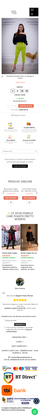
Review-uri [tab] (7, 151)
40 (22, 91)
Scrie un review (20, 166)
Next (36, 48)
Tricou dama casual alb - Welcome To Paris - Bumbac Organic (29, 190)
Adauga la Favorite (19, 115)
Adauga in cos (26, 106)
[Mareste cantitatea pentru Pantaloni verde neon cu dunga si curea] (15, 106)
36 (12, 91)
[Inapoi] (1, 76)
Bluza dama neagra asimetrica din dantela (11, 190)
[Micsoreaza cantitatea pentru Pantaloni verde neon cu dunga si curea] (8, 106)
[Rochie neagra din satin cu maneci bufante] (29, 237)
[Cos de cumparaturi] (32, 14)
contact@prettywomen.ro (21, 357)
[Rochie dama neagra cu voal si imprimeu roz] (11, 237)
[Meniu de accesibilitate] (36, 401)
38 (17, 91)
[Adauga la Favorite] (10, 202)
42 (27, 91)
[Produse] (32, 10)
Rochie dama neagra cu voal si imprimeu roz (18, 253)
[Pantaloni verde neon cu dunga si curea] (20, 46)
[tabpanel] (20, 46)
